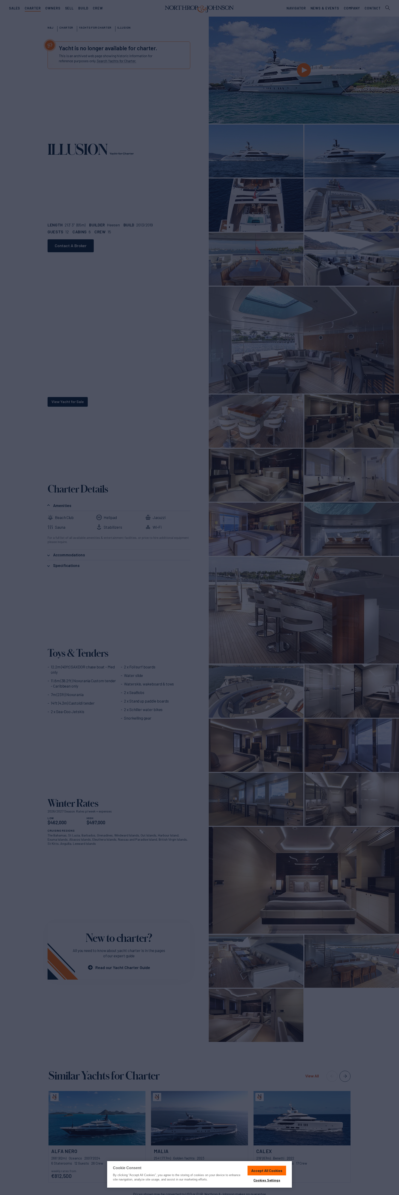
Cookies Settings (267, 1180)
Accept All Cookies (266, 1170)
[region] (199, 1174)
